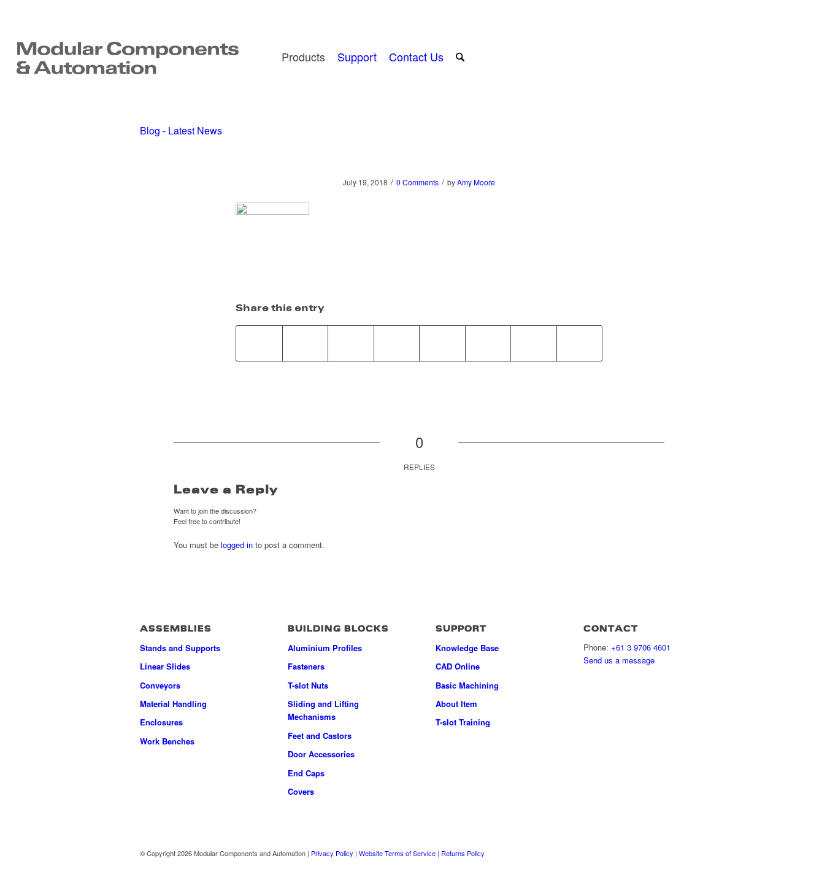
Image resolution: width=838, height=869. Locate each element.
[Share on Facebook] (259, 343)
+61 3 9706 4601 (641, 647)
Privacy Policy (332, 853)
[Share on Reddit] (533, 343)
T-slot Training (463, 722)
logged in (237, 544)
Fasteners (306, 666)
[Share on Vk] (488, 343)
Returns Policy (463, 853)
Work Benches (167, 741)
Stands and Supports (180, 648)
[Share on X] (305, 343)
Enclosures (161, 722)
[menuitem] (303, 57)
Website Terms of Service (397, 853)
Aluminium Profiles (325, 648)
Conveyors (160, 685)
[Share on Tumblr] (442, 343)
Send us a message (619, 660)
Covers (301, 791)
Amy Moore (476, 182)
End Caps (306, 773)
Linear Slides (165, 666)
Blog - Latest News (181, 130)
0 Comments (417, 182)
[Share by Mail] (579, 343)
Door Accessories (321, 754)
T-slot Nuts (308, 685)
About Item (456, 703)
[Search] (460, 57)
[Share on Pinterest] (351, 343)
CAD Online (458, 666)
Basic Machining (467, 685)
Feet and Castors (320, 735)
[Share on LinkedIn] (397, 343)
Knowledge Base (467, 648)
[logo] (128, 57)
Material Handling (173, 703)
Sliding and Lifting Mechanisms (323, 710)
